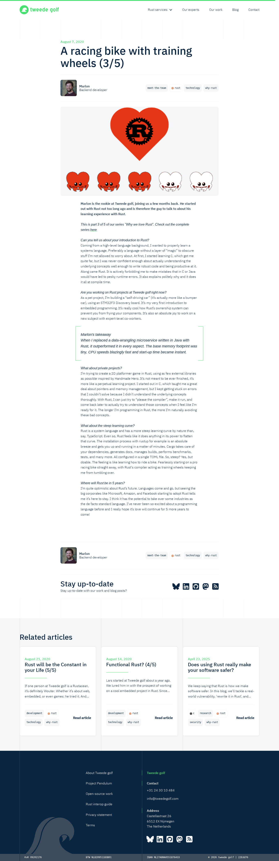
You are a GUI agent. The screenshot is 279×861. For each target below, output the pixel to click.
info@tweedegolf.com (163, 798)
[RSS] (215, 586)
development (34, 713)
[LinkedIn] (186, 586)
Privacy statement (99, 815)
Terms (90, 825)
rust (177, 88)
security (195, 722)
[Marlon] (68, 88)
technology (193, 88)
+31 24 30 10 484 (161, 790)
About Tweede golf (99, 773)
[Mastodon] (205, 586)
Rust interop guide (99, 804)
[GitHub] (196, 586)
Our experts (190, 10)
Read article (82, 718)
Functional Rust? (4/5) (131, 664)
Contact (253, 10)
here (93, 229)
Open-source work (99, 794)
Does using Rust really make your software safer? (219, 667)
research (205, 713)
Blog (235, 10)
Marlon (84, 86)
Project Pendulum (99, 783)
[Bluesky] (176, 586)
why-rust (211, 88)
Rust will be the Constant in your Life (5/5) (56, 667)
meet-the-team (156, 88)
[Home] (39, 10)
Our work (215, 10)
